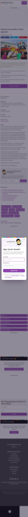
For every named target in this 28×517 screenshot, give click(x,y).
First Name (5, 256)
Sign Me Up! (14, 270)
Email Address (6, 262)
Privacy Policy (14, 275)
